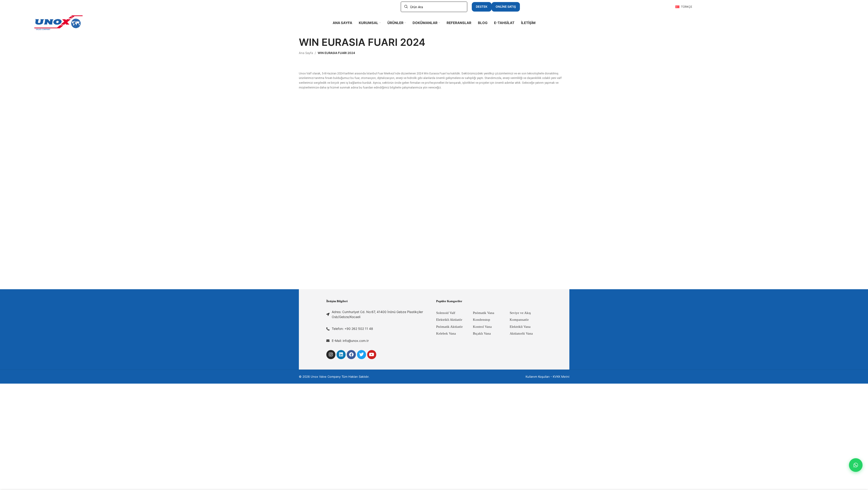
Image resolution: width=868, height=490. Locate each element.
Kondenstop (481, 319)
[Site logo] (58, 22)
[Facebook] (351, 354)
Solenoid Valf (445, 313)
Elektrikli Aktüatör (449, 319)
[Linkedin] (341, 354)
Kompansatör (519, 319)
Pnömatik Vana (483, 313)
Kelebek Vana (446, 333)
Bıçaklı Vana (482, 333)
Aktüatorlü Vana (521, 333)
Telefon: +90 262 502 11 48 (352, 329)
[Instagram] (330, 354)
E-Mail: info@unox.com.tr (350, 341)
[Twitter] (361, 354)
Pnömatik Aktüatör (449, 326)
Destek (481, 6)
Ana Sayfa (306, 53)
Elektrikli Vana (520, 326)
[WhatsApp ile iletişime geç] (856, 465)
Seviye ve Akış (520, 313)
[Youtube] (371, 354)
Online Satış (506, 6)
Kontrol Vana (482, 326)
